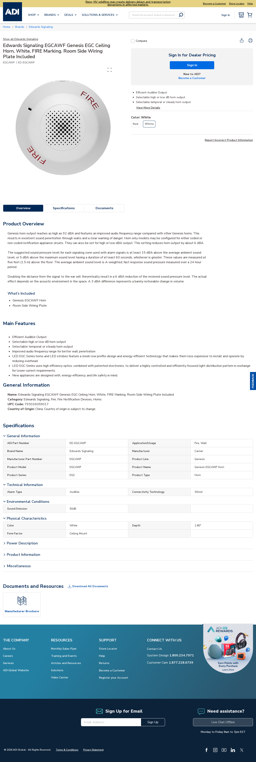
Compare (141, 41)
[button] (253, 381)
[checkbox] (133, 41)
